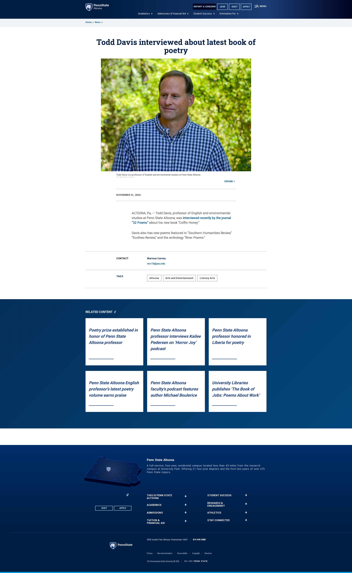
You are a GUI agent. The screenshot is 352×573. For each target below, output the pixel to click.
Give (222, 6)
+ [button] (186, 496)
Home (89, 22)
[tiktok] (128, 495)
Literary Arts (207, 278)
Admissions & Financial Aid (171, 13)
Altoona (154, 278)
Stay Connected (218, 520)
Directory (208, 553)
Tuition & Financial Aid (156, 521)
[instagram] (106, 494)
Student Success (202, 13)
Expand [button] (228, 181)
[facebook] (99, 494)
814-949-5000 (199, 539)
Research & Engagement (216, 504)
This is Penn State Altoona (159, 496)
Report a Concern (204, 6)
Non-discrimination (164, 553)
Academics (144, 13)
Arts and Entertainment (179, 278)
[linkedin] (120, 494)
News (98, 22)
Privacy (149, 553)
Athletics (214, 512)
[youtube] (113, 494)
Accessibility (182, 553)
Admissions (155, 512)
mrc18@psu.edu (156, 263)
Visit (234, 6)
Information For (228, 13)
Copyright (196, 553)
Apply (246, 6)
